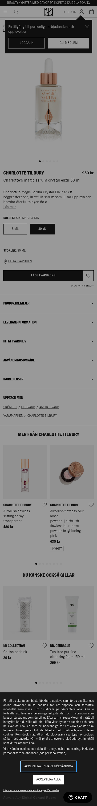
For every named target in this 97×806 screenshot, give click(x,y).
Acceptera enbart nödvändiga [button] (48, 766)
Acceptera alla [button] (48, 779)
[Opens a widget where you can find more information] (77, 798)
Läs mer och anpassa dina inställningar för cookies (31, 790)
